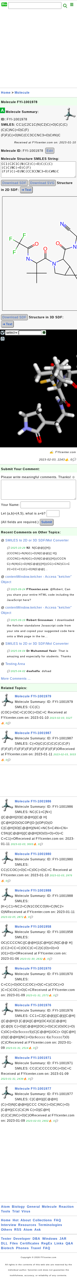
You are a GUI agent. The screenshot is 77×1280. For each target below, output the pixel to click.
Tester (6, 1238)
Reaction (66, 1206)
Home (6, 92)
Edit (50, 150)
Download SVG (42, 183)
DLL (4, 1243)
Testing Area (15, 664)
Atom (5, 1206)
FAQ (57, 1220)
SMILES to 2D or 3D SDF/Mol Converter (37, 540)
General (33, 1206)
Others (6, 1229)
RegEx (46, 1243)
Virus (26, 1211)
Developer (22, 1238)
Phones (22, 1248)
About (26, 1220)
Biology (18, 1206)
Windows (49, 1238)
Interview (8, 1225)
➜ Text (26, 189)
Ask (37, 1229)
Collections (42, 1220)
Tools (5, 1211)
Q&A (69, 1243)
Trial (16, 1211)
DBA (36, 1238)
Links (59, 1243)
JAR (63, 1238)
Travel (36, 1248)
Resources (27, 1225)
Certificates (29, 1243)
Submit (46, 522)
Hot (16, 1220)
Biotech (7, 1248)
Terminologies (50, 1225)
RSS (18, 1229)
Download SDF (14, 183)
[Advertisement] (38, 49)
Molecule (22, 92)
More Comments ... (16, 678)
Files (14, 1243)
